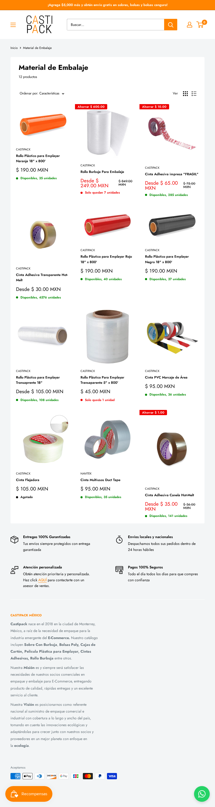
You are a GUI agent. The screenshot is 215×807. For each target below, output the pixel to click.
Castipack (23, 149)
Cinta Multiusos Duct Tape (100, 479)
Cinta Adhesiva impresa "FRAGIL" (171, 174)
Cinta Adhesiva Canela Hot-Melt (169, 495)
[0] (200, 24)
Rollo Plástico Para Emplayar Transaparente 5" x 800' (102, 380)
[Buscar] (170, 24)
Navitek (86, 473)
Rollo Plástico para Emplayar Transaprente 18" (38, 380)
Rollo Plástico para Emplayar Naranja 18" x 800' (38, 158)
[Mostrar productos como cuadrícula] (185, 93)
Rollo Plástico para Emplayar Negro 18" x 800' (167, 259)
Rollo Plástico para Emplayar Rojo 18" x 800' (106, 259)
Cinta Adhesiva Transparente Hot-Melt (42, 277)
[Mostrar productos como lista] (194, 93)
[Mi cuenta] (189, 24)
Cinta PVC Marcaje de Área (166, 377)
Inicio (14, 48)
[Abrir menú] (13, 25)
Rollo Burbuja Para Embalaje (102, 171)
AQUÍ (42, 580)
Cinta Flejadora (27, 479)
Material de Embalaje (37, 48)
